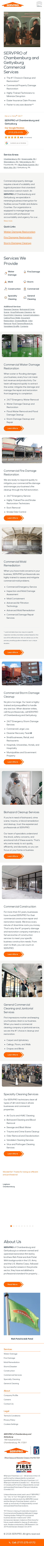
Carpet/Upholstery (31, 315)
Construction (9, 1371)
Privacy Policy (9, 1420)
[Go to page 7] (27, 1226)
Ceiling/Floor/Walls (12, 318)
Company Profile (11, 1395)
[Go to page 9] (32, 1226)
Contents (24, 326)
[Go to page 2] (14, 1226)
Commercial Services (13, 1375)
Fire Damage (9, 1358)
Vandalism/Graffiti (11, 326)
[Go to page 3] (16, 1226)
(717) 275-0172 (15, 132)
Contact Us (8, 1404)
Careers (7, 1399)
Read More (12, 1284)
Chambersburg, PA (12, 159)
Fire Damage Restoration (18, 237)
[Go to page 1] (11, 1226)
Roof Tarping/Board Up (22, 323)
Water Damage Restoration (19, 231)
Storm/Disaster (10, 1366)
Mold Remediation (12, 1362)
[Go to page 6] (24, 1226)
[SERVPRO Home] (12, 4)
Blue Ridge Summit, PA (28, 165)
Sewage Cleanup (11, 309)
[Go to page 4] (19, 1226)
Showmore (8, 221)
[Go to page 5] (22, 1226)
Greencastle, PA (29, 159)
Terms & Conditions (12, 1416)
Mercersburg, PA (27, 162)
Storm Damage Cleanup (17, 243)
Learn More (13, 428)
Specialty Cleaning (12, 1379)
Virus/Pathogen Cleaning (21, 312)
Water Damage (10, 1354)
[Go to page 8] (30, 1226)
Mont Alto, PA (10, 167)
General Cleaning (11, 1383)
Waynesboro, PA (11, 162)
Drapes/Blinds (21, 321)
